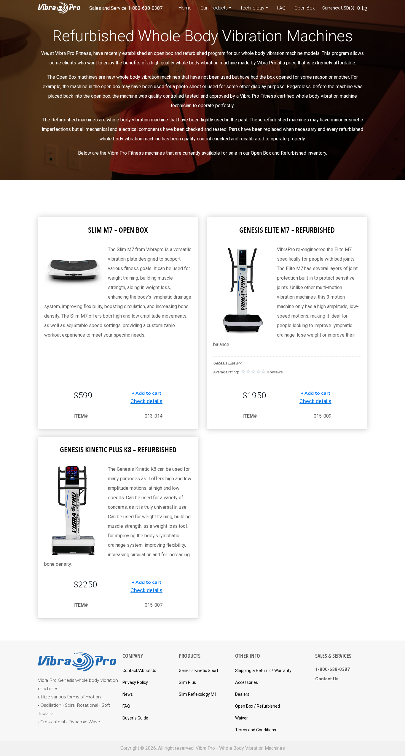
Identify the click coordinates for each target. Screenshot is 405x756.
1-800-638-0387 (145, 8)
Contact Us (326, 678)
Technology (252, 8)
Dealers (242, 694)
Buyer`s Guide (135, 718)
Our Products (214, 8)
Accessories (246, 682)
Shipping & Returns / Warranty (263, 670)
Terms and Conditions (255, 730)
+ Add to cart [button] (146, 393)
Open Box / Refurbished (257, 706)
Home (185, 8)
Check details (146, 401)
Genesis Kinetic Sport (198, 670)
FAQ (281, 8)
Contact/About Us (139, 670)
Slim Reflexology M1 (198, 694)
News (127, 694)
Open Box (304, 8)
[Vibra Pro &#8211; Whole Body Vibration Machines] (59, 8)
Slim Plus (187, 682)
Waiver (241, 718)
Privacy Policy (135, 682)
